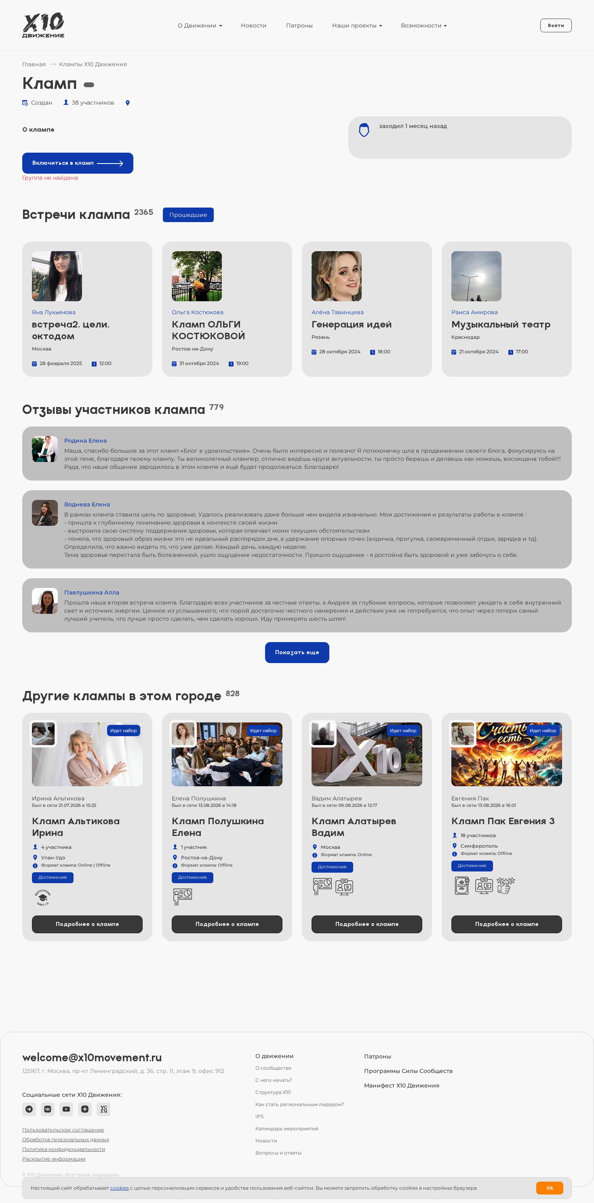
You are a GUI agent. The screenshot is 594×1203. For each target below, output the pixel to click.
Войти (556, 25)
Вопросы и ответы (278, 1153)
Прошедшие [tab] (188, 214)
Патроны (299, 25)
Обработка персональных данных (65, 1139)
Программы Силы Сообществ (408, 1071)
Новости (254, 25)
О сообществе (273, 1068)
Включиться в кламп (63, 163)
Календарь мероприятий (286, 1128)
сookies (119, 1188)
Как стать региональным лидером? (299, 1104)
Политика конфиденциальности (63, 1149)
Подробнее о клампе (87, 924)
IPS (259, 1116)
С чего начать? (273, 1080)
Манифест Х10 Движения (402, 1085)
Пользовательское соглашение (63, 1130)
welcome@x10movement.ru (92, 1057)
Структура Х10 (273, 1092)
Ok (549, 1188)
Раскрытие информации (53, 1159)
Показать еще (297, 652)
